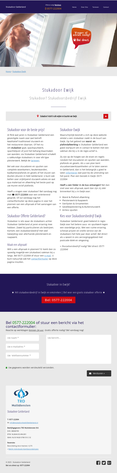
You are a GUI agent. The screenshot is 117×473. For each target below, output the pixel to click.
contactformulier (39, 258)
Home (8, 71)
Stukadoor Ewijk (19, 71)
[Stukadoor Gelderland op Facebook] (98, 462)
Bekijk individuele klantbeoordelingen (24, 449)
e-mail (47, 255)
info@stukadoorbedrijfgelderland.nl (24, 422)
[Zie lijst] (105, 116)
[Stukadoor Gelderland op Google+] (109, 462)
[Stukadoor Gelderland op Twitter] (104, 462)
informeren (71, 172)
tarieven (35, 160)
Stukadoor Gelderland (16, 7)
